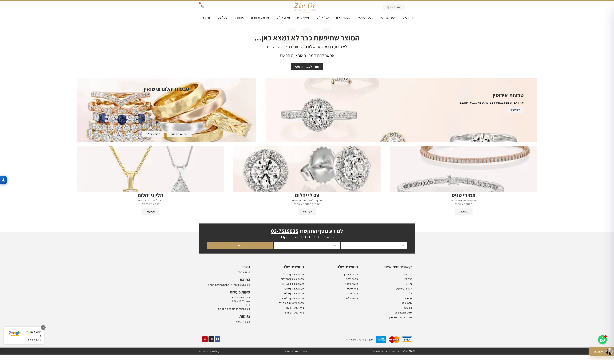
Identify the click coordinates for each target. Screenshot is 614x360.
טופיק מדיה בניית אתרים (295, 351)
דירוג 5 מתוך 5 (34, 333)
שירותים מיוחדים (260, 17)
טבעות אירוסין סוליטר (293, 293)
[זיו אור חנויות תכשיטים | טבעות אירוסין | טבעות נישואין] (305, 7)
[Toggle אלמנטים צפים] (602, 339)
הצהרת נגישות (243, 321)
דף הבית (408, 17)
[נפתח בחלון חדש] (217, 339)
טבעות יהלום (343, 17)
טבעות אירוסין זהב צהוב (292, 279)
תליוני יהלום (283, 17)
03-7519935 (244, 272)
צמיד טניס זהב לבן (295, 307)
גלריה (409, 284)
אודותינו (239, 17)
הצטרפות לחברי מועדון (400, 317)
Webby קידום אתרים (209, 351)
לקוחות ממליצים (404, 288)
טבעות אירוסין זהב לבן (293, 284)
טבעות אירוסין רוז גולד (293, 274)
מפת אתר (407, 298)
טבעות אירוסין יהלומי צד (292, 298)
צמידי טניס (303, 17)
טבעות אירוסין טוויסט (293, 288)
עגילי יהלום (323, 17)
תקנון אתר (407, 303)
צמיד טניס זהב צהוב (294, 312)
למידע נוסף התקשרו (307, 231)
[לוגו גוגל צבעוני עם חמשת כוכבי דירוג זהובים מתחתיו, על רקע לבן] (14, 333)
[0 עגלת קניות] (202, 6)
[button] (3, 180)
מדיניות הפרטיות (403, 312)
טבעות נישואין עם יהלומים (291, 303)
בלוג (410, 293)
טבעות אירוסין (388, 17)
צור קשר (205, 17)
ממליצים (223, 17)
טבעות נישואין (365, 17)
